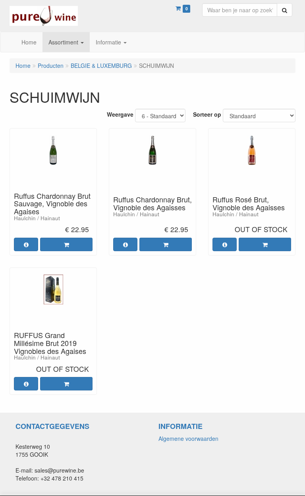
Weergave (120, 114)
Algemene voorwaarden (188, 438)
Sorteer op (207, 114)
